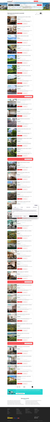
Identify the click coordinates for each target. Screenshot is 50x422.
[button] (0, 5)
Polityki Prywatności (41, 420)
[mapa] (42, 13)
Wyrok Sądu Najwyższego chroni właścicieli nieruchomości (13, 402)
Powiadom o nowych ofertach (29, 96)
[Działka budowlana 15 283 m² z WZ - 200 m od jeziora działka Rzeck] (12, 336)
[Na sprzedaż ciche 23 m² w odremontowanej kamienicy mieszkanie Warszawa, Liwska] (12, 350)
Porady (26, 1)
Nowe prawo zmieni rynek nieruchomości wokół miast (31, 401)
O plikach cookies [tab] (35, 207)
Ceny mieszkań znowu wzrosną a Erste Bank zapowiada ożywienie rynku (33, 400)
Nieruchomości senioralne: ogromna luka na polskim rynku (13, 401)
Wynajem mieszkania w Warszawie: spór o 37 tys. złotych (31, 402)
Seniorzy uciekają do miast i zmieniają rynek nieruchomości (13, 400)
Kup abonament (28, 1)
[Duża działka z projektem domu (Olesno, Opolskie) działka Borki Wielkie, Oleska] (12, 39)
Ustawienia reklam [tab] (28, 207)
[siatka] (39, 13)
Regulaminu (37, 420)
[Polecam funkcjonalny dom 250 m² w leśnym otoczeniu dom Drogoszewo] (12, 317)
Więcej (19, 23)
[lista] (40, 13)
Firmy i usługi (23, 1)
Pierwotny (19, 1)
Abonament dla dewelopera (19, 413)
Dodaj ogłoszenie (35, 1)
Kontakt (8, 413)
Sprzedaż (14, 1)
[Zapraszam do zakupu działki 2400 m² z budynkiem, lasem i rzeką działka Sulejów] (12, 327)
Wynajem (16, 1)
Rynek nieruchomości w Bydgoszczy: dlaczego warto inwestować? (32, 404)
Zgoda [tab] (15, 207)
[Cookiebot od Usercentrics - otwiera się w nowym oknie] (34, 205)
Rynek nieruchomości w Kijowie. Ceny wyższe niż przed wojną (14, 403)
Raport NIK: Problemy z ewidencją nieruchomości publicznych (32, 403)
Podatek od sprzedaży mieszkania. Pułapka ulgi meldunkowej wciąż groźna (15, 404)
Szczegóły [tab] (22, 207)
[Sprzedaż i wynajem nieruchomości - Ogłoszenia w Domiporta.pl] (10, 1)
